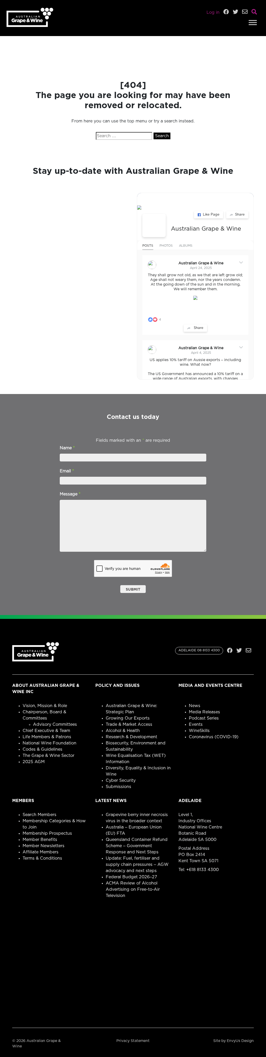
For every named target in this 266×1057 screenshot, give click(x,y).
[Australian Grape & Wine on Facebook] (154, 225)
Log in (213, 12)
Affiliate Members (40, 852)
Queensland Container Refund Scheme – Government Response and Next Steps (137, 846)
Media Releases (204, 712)
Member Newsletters (43, 846)
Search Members (39, 815)
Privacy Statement (133, 1041)
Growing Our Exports (128, 718)
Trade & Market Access (129, 724)
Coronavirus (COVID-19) (213, 737)
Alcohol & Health (123, 731)
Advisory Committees (55, 724)
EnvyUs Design (240, 1041)
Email (67, 471)
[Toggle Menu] (253, 22)
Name (67, 448)
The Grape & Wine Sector (48, 756)
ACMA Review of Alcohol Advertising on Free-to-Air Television (133, 889)
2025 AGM (34, 762)
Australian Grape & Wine (206, 229)
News (194, 706)
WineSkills (199, 731)
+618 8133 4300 (202, 870)
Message (70, 494)
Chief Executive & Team (46, 731)
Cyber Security (121, 780)
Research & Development (131, 737)
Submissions (118, 787)
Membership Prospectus (47, 833)
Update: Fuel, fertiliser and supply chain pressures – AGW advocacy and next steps (137, 864)
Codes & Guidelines (42, 749)
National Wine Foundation (49, 743)
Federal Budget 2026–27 (131, 877)
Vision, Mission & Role (45, 706)
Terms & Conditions (42, 858)
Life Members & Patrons (47, 737)
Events (196, 724)
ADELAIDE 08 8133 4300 (199, 650)
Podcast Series (204, 718)
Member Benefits (40, 840)
